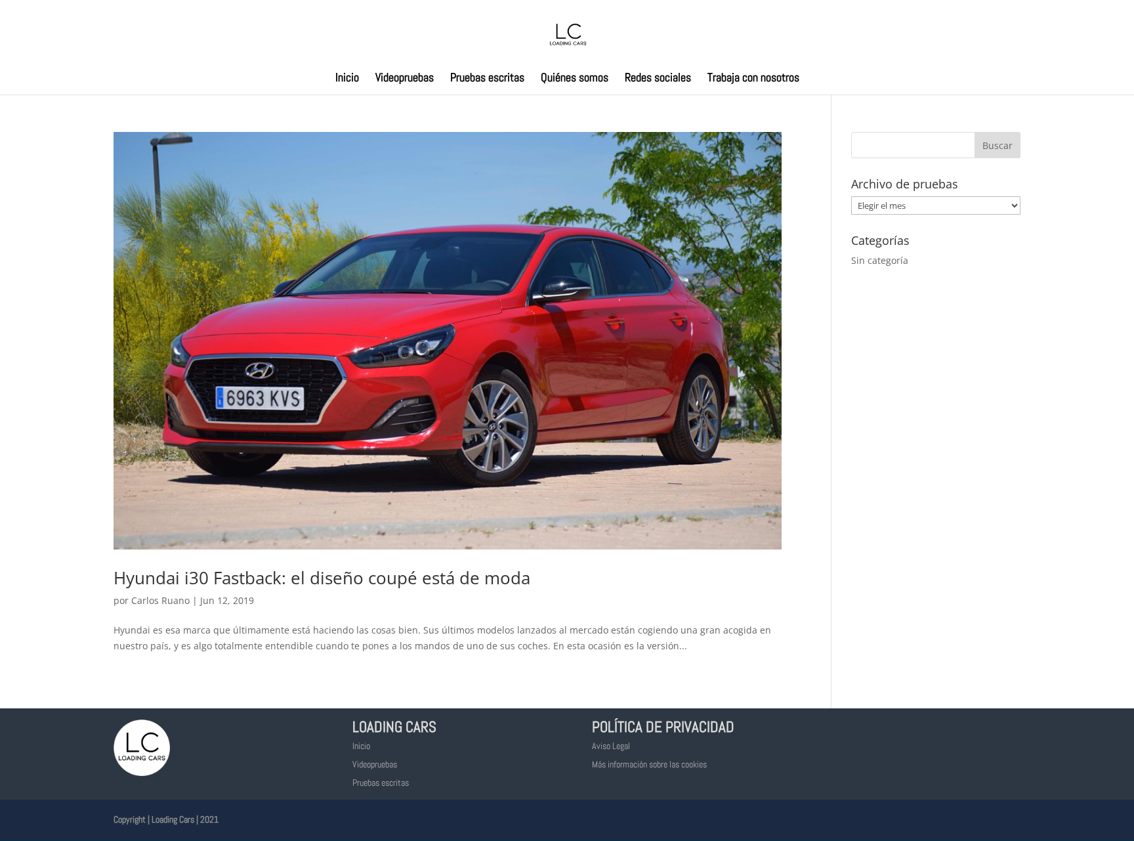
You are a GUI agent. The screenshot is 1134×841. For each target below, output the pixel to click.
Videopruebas (404, 79)
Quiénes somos (574, 79)
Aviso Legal (611, 746)
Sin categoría (879, 260)
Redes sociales (658, 79)
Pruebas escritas (487, 79)
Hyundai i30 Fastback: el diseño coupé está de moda (322, 578)
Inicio (347, 79)
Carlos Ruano (160, 600)
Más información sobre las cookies (649, 764)
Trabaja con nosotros (753, 79)
